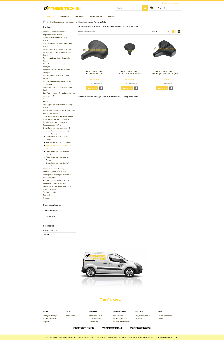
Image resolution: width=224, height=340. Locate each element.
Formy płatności (117, 316)
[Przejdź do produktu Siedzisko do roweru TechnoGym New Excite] (129, 53)
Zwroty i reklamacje (50, 316)
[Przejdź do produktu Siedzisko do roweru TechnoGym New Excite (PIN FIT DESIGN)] (164, 53)
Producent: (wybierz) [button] (52, 210)
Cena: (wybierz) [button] (50, 217)
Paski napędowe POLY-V (52, 125)
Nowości (46, 195)
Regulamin (46, 322)
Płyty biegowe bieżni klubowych (55, 122)
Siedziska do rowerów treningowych (56, 128)
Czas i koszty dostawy (119, 318)
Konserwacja (70, 316)
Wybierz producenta (50, 230)
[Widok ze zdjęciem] (173, 31)
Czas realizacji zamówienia (121, 322)
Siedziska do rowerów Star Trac (58, 166)
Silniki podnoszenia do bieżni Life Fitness (58, 116)
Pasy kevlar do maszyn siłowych (55, 183)
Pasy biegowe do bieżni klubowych (56, 119)
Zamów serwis (112, 299)
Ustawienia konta (95, 318)
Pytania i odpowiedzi (50, 318)
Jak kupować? (139, 318)
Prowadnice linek (49, 189)
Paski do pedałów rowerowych (54, 172)
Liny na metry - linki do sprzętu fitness (57, 186)
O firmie (160, 318)
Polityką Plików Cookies (99, 337)
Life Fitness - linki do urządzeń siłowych (57, 49)
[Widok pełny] (178, 31)
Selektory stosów (49, 192)
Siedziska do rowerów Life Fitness (58, 142)
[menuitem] (50, 17)
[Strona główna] (63, 8)
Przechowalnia (94, 322)
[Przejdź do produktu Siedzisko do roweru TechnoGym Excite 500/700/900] (94, 53)
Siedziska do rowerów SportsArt (58, 163)
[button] (101, 88)
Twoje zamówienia (95, 316)
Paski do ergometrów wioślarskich (56, 180)
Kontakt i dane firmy (165, 316)
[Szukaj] (145, 8)
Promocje (46, 198)
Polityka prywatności (142, 316)
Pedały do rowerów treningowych (55, 169)
